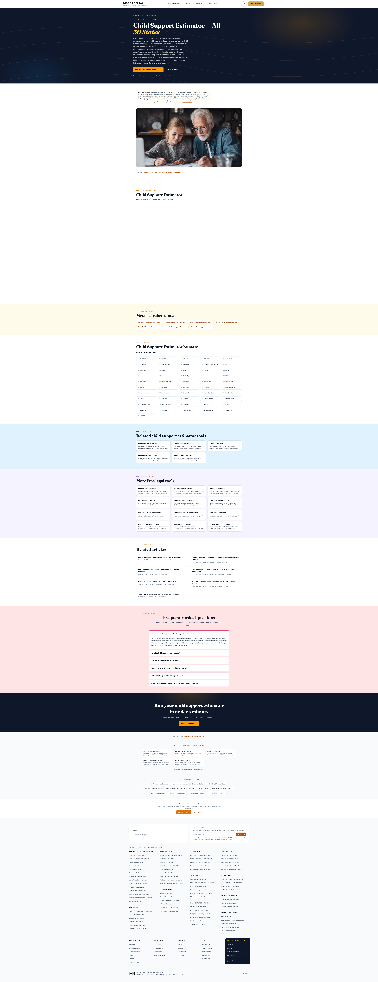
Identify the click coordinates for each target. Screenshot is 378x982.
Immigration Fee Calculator (229, 859)
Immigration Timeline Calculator (231, 862)
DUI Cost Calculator (166, 904)
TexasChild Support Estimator (175, 322)
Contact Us (132, 959)
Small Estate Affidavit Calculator (139, 894)
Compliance (206, 959)
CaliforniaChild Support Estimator (149, 322)
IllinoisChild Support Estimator (201, 327)
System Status (182, 952)
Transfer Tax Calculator (197, 924)
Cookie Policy (206, 952)
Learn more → (197, 812)
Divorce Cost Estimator (197, 793)
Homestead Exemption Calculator (222, 788)
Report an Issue (134, 962)
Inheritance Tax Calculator (137, 876)
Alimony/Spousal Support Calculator (140, 911)
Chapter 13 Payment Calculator (200, 862)
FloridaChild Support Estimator (200, 322)
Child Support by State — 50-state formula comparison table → (163, 172)
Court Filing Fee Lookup (228, 924)
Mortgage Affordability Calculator (200, 914)
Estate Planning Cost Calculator (139, 859)
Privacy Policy (214, 838)
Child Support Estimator (136, 914)
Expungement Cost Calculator (169, 907)
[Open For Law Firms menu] (219, 4)
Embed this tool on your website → (194, 736)
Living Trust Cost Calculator (138, 880)
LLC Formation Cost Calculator (200, 910)
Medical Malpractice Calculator (169, 866)
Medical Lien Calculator (167, 862)
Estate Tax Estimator (198, 784)
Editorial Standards (159, 955)
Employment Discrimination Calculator (202, 883)
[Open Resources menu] (204, 4)
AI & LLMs (181, 955)
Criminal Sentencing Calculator (169, 900)
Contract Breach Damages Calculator (233, 920)
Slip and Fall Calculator (167, 873)
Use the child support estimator (148, 69)
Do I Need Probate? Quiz (217, 784)
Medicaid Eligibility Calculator (230, 886)
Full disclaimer (187, 102)
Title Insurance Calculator (198, 921)
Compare (230, 948)
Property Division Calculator (138, 929)
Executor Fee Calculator (180, 784)
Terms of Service (207, 948)
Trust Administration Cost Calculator (140, 898)
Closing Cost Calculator (198, 907)
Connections (158, 952)
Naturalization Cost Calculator (230, 866)
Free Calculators (173, 4)
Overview (230, 944)
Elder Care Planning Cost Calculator (232, 879)
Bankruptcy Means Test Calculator (201, 859)
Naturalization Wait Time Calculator (232, 869)
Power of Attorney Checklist (218, 793)
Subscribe (241, 834)
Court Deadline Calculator (198, 879)
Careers (180, 948)
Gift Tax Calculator (135, 869)
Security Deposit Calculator (229, 907)
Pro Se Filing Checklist (228, 931)
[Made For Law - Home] (132, 974)
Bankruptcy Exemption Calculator (201, 855)
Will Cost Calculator (135, 901)
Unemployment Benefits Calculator (201, 893)
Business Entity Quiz (227, 916)
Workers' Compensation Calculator (171, 880)
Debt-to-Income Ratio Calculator (200, 866)
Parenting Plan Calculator (137, 925)
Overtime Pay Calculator (198, 886)
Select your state (173, 69)
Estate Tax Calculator (136, 862)
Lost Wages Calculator (158, 793)
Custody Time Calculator (178, 793)
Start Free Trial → (183, 812)
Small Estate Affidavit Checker (175, 788)
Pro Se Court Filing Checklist (230, 927)
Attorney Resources (233, 952)
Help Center (157, 944)
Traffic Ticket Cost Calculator (169, 911)
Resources (199, 4)
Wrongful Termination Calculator (200, 897)
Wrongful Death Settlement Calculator (172, 883)
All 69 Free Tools (134, 944)
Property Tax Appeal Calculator (200, 917)
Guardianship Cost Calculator (138, 873)
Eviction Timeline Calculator (230, 900)
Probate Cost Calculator (160, 784)
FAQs (131, 955)
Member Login (234, 961)
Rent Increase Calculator (229, 903)
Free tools (136, 15)
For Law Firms (213, 4)
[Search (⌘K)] (244, 3)
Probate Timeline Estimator (153, 788)
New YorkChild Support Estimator (226, 322)
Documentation (158, 948)
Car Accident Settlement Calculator (171, 855)
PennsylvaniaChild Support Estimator (174, 327)
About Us (181, 944)
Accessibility (206, 955)
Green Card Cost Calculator (230, 855)
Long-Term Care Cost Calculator (231, 883)
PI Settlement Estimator (167, 869)
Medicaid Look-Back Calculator (231, 890)
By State (187, 4)
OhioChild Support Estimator (147, 327)
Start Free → (231, 955)
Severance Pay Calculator (198, 890)
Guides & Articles (134, 952)
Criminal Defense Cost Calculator (170, 897)
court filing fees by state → (195, 770)
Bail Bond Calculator (166, 893)
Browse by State (134, 948)
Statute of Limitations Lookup (198, 788)
